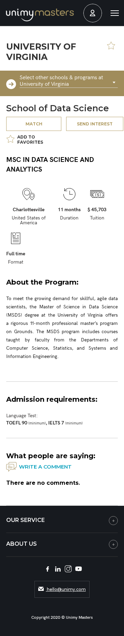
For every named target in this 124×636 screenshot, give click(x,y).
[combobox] (69, 83)
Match (33, 123)
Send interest (95, 123)
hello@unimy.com (66, 589)
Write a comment (45, 466)
